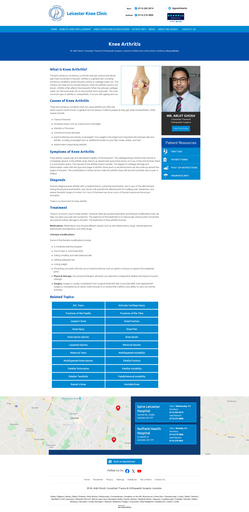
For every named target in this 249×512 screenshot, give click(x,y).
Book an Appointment (124, 461)
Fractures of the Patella (78, 313)
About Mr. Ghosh (168, 29)
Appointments (179, 8)
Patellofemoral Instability (131, 376)
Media (151, 29)
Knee (147, 51)
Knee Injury (78, 329)
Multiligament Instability (132, 352)
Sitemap (120, 479)
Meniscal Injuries (132, 344)
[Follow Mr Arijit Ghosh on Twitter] (133, 471)
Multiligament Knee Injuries (78, 360)
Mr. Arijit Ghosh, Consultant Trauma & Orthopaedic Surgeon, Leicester (100, 51)
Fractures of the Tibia (131, 313)
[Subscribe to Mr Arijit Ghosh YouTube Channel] (139, 471)
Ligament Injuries (78, 344)
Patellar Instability (132, 368)
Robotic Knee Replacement (75, 29)
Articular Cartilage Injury (132, 305)
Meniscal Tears (78, 352)
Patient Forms (179, 159)
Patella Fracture (131, 360)
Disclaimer (98, 479)
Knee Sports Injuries (78, 337)
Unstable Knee (131, 384)
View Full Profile (181, 128)
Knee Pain (132, 329)
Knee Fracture (131, 321)
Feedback (132, 479)
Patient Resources (180, 143)
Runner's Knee (78, 384)
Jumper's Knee (78, 321)
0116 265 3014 (145, 8)
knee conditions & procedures (112, 29)
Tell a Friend (145, 479)
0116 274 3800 (145, 15)
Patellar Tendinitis (78, 376)
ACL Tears (78, 305)
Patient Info (139, 29)
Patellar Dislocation (78, 368)
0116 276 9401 (176, 441)
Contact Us (189, 29)
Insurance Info (180, 175)
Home (54, 29)
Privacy (109, 479)
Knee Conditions (158, 51)
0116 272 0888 (176, 418)
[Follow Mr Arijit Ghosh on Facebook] (127, 471)
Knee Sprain (132, 337)
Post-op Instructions (184, 167)
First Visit (176, 151)
